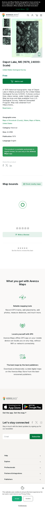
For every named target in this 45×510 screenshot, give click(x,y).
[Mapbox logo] (8, 220)
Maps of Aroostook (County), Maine (16, 120)
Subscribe (36, 436)
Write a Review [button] (23, 235)
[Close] (43, 487)
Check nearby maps (33, 184)
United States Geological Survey (14, 70)
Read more (7, 108)
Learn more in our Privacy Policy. (19, 494)
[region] (22, 205)
